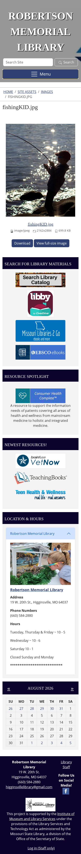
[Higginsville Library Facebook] (66, 790)
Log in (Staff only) (41, 848)
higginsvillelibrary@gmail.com (29, 787)
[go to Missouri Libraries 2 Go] (40, 330)
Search (68, 62)
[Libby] (40, 303)
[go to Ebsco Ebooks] (40, 352)
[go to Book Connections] (40, 477)
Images (47, 91)
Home (8, 91)
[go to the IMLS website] (40, 804)
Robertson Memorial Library (32, 533)
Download (22, 243)
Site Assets (27, 91)
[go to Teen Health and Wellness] (40, 494)
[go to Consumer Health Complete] (40, 395)
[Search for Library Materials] (40, 279)
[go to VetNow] (40, 460)
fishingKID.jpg (40, 224)
